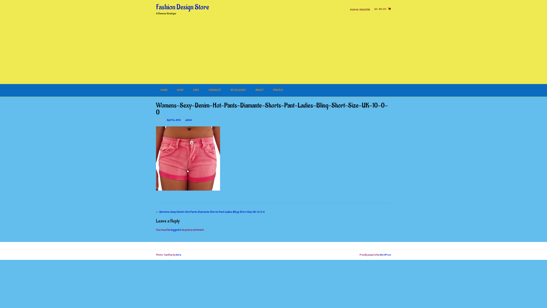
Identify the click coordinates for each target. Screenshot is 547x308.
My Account (238, 90)
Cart (196, 90)
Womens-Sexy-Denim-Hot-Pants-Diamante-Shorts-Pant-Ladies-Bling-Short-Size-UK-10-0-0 (210, 212)
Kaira (178, 254)
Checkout (215, 90)
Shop (180, 90)
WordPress (385, 254)
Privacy (278, 90)
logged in (176, 230)
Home (164, 90)
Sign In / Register (360, 9)
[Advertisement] (273, 52)
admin (188, 120)
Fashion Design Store (182, 7)
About (259, 90)
